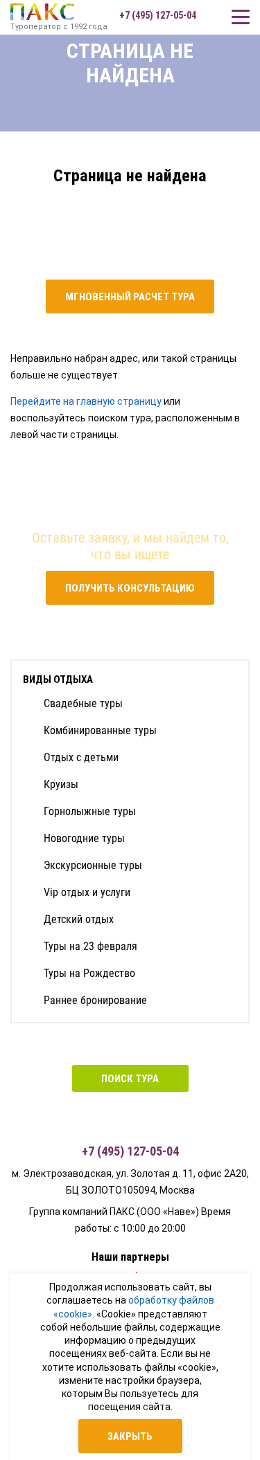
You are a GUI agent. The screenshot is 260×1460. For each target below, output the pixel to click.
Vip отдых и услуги (87, 892)
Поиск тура (130, 1079)
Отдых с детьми (81, 757)
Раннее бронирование (95, 1000)
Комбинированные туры (100, 730)
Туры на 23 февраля (90, 946)
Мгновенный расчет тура (130, 297)
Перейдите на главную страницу (86, 401)
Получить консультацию (130, 588)
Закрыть (130, 1436)
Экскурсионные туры (93, 865)
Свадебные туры (83, 703)
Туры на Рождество (89, 973)
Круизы (61, 784)
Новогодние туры (84, 838)
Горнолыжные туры (90, 811)
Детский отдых (79, 919)
